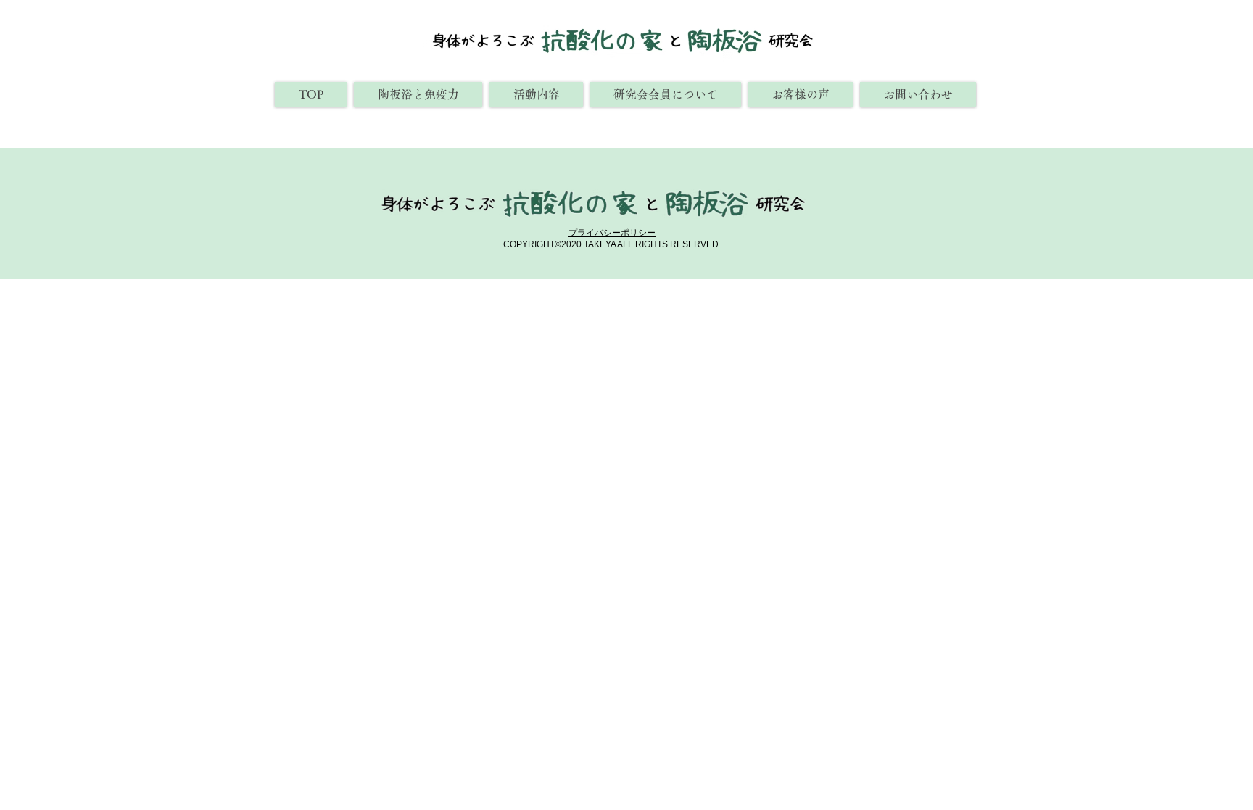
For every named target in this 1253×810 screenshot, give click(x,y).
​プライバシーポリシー (612, 233)
